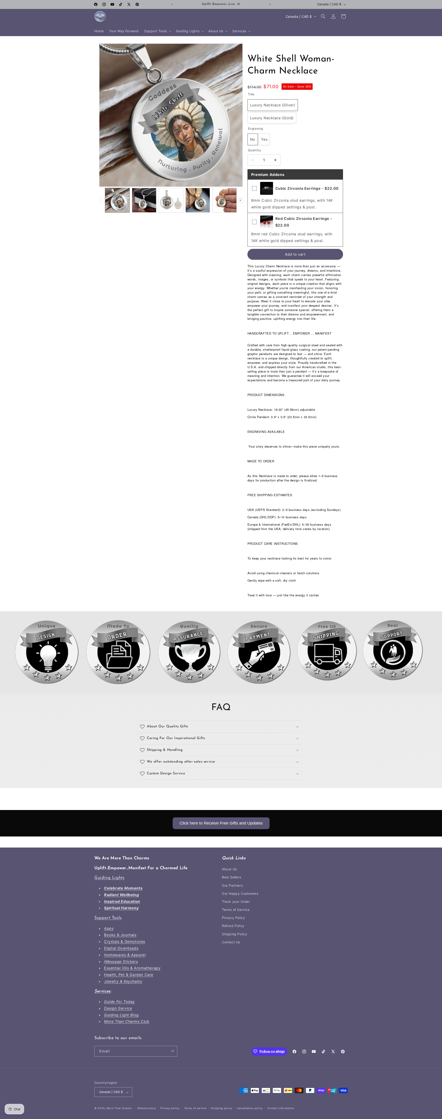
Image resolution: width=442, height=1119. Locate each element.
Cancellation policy (250, 1108)
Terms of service (195, 1108)
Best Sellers (231, 877)
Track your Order (236, 901)
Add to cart (295, 254)
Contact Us (231, 942)
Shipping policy (221, 1108)
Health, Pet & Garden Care (128, 975)
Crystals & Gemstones (124, 941)
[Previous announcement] (172, 4)
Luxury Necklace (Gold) (272, 118)
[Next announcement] (270, 4)
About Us (229, 869)
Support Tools (108, 918)
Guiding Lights (109, 878)
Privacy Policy (233, 918)
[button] (157, 31)
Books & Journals (120, 935)
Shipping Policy (234, 934)
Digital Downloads (121, 948)
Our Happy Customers (240, 893)
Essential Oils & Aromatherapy (132, 968)
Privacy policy (170, 1108)
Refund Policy (233, 926)
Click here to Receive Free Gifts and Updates (221, 823)
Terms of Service (236, 910)
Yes (264, 139)
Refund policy (146, 1108)
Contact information (280, 1108)
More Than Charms (120, 1108)
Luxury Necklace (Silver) (272, 105)
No (252, 139)
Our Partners (232, 885)
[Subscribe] (172, 1051)
